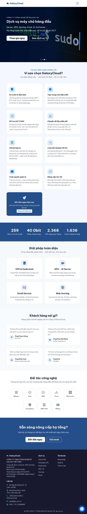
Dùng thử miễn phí (24, 211)
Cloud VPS (42, 459)
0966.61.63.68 (12, 498)
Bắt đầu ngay (35, 439)
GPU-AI (41, 469)
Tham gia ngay (17, 38)
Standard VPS (43, 463)
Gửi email (54, 439)
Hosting (41, 472)
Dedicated (42, 466)
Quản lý (60, 463)
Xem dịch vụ (38, 38)
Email (40, 475)
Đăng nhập (61, 459)
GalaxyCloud (16, 3)
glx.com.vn (59, 511)
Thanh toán (62, 466)
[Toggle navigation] (77, 3)
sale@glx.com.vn (15, 501)
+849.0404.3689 (15, 496)
